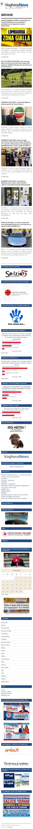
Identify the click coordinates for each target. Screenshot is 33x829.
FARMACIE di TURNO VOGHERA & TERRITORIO (15, 485)
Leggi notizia (5, 56)
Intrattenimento (5, 636)
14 (12, 584)
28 (12, 591)
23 (20, 588)
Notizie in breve (5, 645)
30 (20, 591)
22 (16, 588)
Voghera (3, 679)
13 (7, 584)
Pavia (2, 653)
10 (25, 581)
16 (20, 584)
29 (16, 591)
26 (3, 591)
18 (29, 584)
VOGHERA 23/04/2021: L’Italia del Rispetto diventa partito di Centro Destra (15, 103)
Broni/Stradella (5, 628)
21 (12, 588)
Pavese (3, 650)
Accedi (3, 690)
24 (25, 588)
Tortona (3, 664)
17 (25, 584)
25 (29, 588)
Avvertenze (4, 478)
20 (7, 588)
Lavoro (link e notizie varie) (8, 487)
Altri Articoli (4, 622)
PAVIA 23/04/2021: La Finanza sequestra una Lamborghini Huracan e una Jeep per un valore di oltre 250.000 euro (16, 224)
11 (29, 581)
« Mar (2, 594)
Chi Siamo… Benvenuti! (7, 480)
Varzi (2, 673)
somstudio (10, 827)
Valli (2, 670)
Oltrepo (3, 648)
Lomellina (3, 639)
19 (3, 588)
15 (16, 584)
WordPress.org (5, 695)
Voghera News (5, 681)
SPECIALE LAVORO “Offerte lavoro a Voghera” (14, 498)
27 (7, 591)
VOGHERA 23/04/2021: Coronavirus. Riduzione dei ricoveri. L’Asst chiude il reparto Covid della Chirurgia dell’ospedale (15, 183)
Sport (2, 662)
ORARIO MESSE (6, 491)
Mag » (7, 594)
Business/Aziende (6, 631)
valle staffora (4, 667)
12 (3, 584)
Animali (3, 625)
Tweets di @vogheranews (16, 466)
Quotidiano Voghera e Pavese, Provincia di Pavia (14, 494)
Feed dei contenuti (6, 691)
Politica (3, 656)
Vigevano (3, 676)
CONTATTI (4, 482)
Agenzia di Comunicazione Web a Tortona (16, 613)
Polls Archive (4, 353)
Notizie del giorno (6, 642)
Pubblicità (4, 493)
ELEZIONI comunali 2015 (8, 484)
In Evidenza (4, 633)
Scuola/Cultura (5, 659)
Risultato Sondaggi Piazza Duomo (10, 496)
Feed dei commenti (6, 693)
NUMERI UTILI (5, 489)
